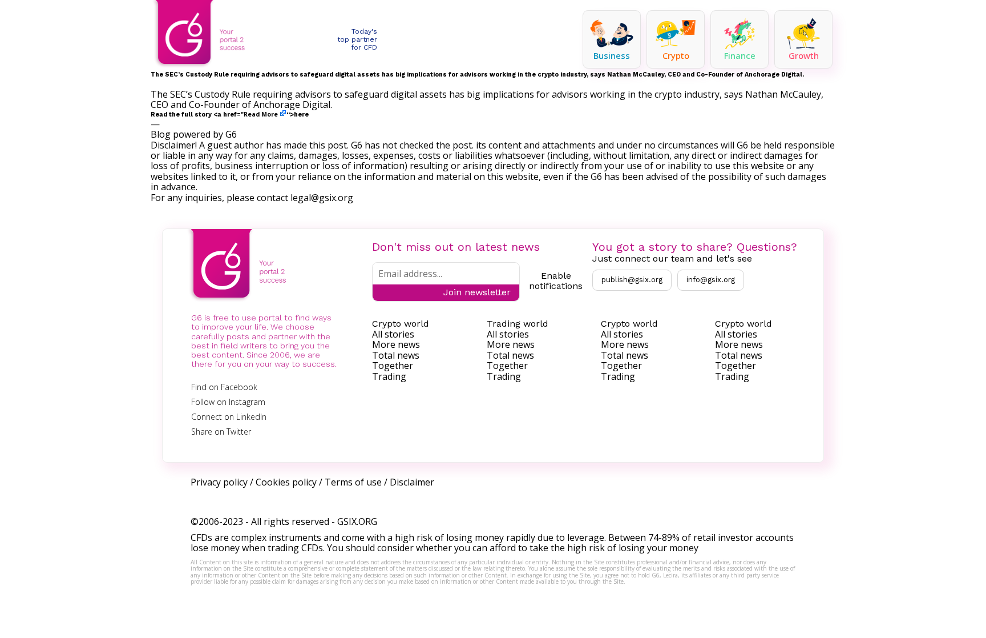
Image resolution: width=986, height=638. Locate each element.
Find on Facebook (224, 387)
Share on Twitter (221, 431)
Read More (261, 114)
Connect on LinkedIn (228, 416)
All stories (393, 334)
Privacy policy (219, 482)
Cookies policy (286, 482)
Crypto (675, 55)
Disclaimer (412, 482)
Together (392, 365)
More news (396, 344)
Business (611, 55)
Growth (804, 55)
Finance (739, 55)
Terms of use (353, 482)
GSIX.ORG (357, 521)
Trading (389, 376)
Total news (395, 355)
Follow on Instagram (228, 401)
